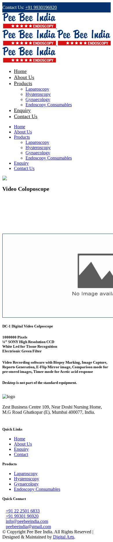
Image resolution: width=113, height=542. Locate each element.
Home (19, 438)
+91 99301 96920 (22, 516)
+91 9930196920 (41, 7)
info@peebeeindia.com (27, 521)
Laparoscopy (26, 473)
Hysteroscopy (26, 478)
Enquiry (21, 449)
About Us (23, 444)
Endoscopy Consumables (37, 489)
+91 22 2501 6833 (23, 510)
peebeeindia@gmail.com (28, 526)
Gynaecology (26, 483)
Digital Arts (63, 536)
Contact (21, 454)
